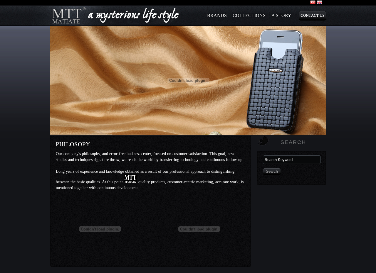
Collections (249, 15)
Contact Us (312, 16)
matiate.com (116, 15)
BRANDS (217, 15)
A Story (281, 15)
